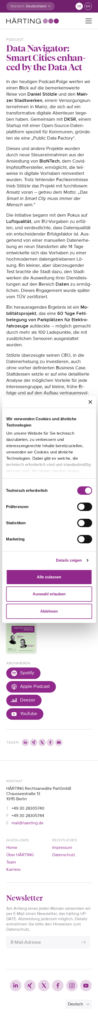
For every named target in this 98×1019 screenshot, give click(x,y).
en (88, 6)
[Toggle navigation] (88, 21)
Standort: (17, 6)
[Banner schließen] (90, 402)
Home (11, 847)
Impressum (62, 847)
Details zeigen (69, 560)
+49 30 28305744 (27, 815)
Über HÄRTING (20, 854)
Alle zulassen (49, 577)
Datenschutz (63, 854)
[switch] (84, 507)
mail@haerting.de (27, 823)
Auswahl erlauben (49, 594)
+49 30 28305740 (27, 808)
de (79, 6)
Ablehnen (49, 611)
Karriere (13, 869)
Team (11, 862)
